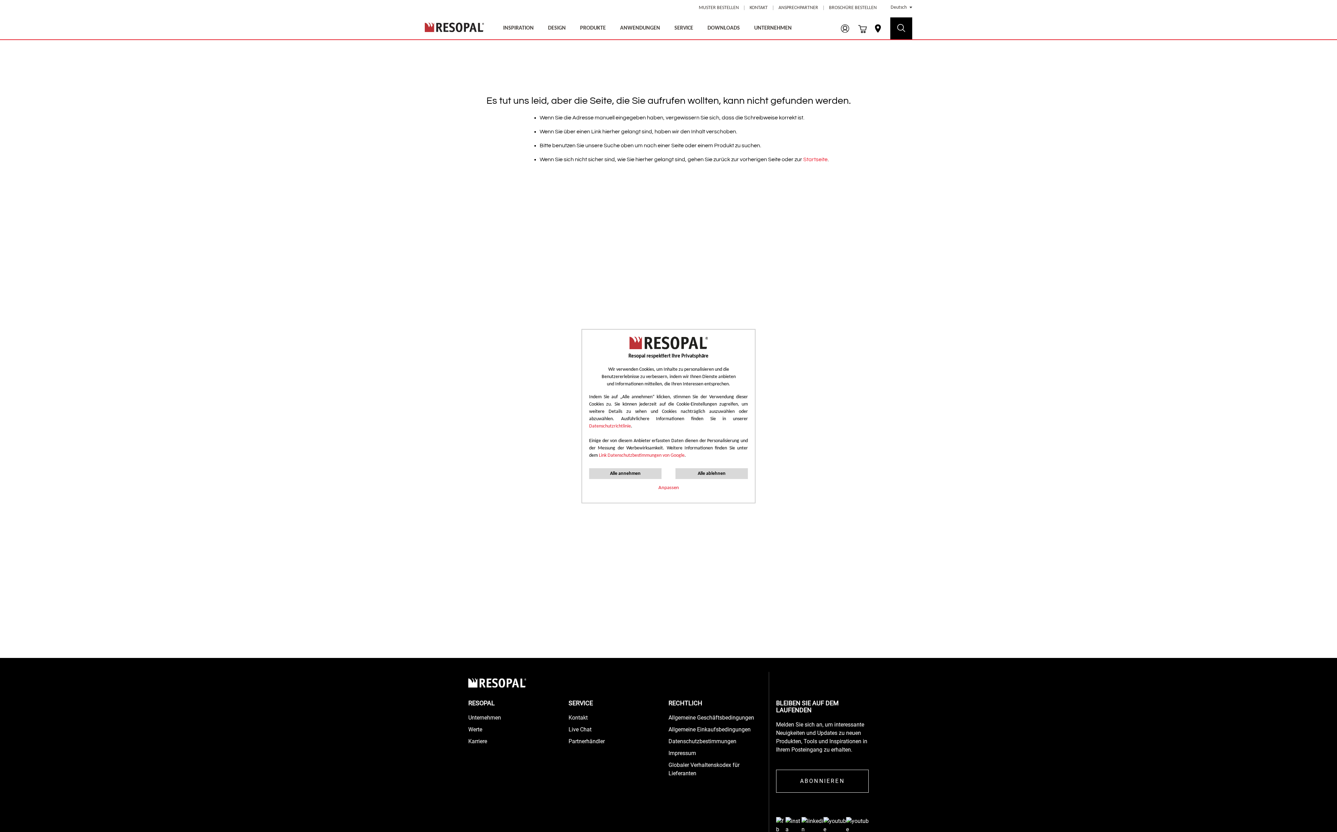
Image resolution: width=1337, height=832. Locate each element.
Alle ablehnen (712, 473)
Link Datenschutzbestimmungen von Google (642, 455)
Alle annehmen (625, 473)
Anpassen (668, 487)
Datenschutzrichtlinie (610, 426)
